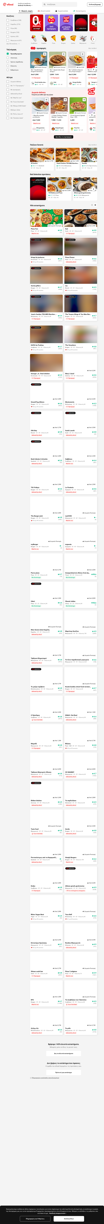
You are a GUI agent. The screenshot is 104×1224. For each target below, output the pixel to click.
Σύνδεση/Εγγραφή (95, 4)
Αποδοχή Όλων (69, 1219)
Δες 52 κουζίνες (11, 43)
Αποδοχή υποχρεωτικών (57, 1213)
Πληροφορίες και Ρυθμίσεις (35, 1219)
